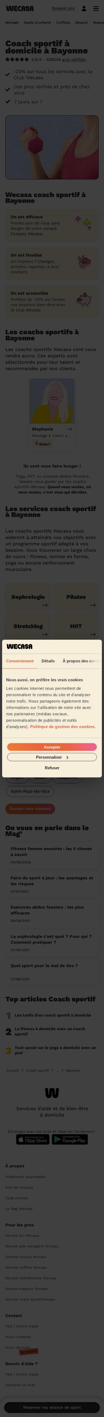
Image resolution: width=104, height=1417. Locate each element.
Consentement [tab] (20, 661)
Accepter (52, 747)
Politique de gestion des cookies (62, 726)
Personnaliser (49, 757)
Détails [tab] (48, 661)
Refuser (52, 768)
